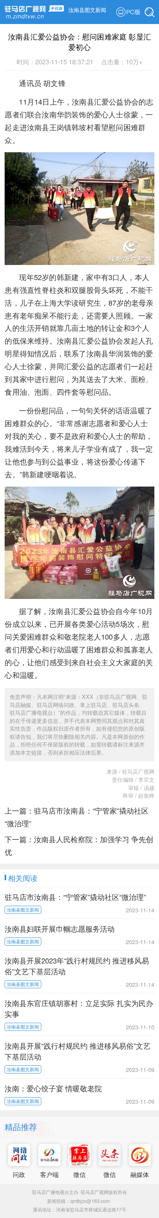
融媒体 (139, 1174)
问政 (19, 1174)
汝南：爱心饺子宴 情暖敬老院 (53, 1088)
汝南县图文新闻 (87, 9)
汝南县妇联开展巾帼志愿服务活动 (60, 929)
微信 (79, 1174)
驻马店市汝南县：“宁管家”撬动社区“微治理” (75, 897)
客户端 (49, 1174)
